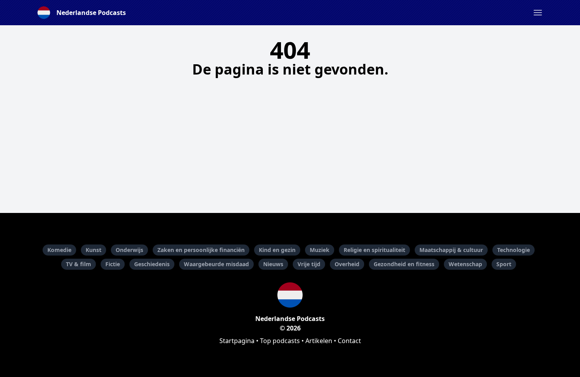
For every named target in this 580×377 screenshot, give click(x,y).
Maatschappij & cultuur (451, 250)
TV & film (78, 264)
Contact (349, 340)
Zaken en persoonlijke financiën (201, 250)
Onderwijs (129, 250)
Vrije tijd (308, 264)
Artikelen (318, 340)
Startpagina (236, 340)
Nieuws (273, 264)
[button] (538, 12)
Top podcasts (280, 340)
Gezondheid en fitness (404, 264)
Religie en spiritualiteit (374, 250)
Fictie (112, 264)
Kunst (93, 250)
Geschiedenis (152, 264)
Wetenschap (465, 264)
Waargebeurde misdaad (216, 264)
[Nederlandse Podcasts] (290, 295)
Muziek (319, 250)
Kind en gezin (277, 250)
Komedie (59, 250)
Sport (503, 264)
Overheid (347, 264)
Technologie (513, 250)
